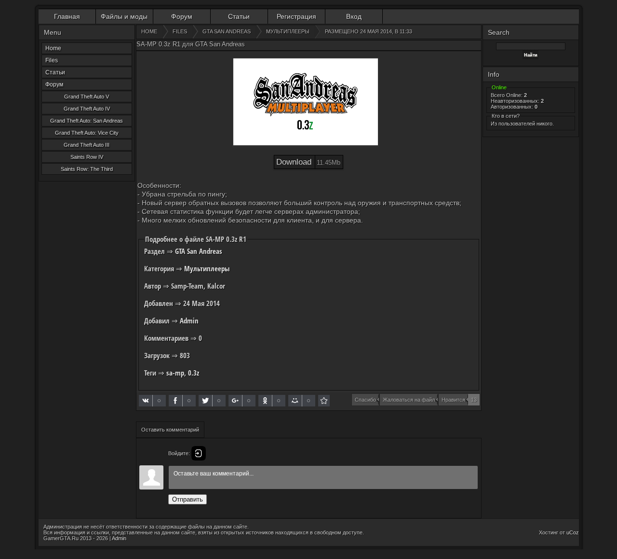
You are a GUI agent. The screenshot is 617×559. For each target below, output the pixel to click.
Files (51, 60)
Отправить (187, 499)
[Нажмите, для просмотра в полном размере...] (305, 102)
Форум (181, 16)
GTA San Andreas (198, 251)
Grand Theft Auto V (86, 96)
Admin (189, 320)
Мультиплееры (206, 268)
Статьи (239, 16)
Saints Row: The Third (87, 169)
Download (308, 162)
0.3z (193, 372)
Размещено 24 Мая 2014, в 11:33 (368, 31)
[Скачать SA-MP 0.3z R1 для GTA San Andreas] (324, 400)
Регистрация (296, 16)
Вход (354, 16)
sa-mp (175, 372)
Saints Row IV (86, 157)
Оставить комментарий (170, 430)
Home (53, 48)
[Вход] (198, 453)
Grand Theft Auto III (86, 145)
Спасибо (365, 400)
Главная (67, 16)
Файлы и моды (124, 16)
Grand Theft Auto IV (87, 109)
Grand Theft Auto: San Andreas (86, 121)
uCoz (572, 532)
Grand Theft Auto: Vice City (87, 133)
